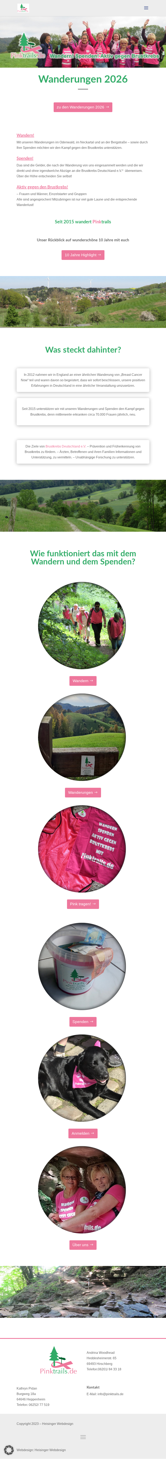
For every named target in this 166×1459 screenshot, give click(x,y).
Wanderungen (80, 792)
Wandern (80, 681)
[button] (9, 1450)
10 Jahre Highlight (80, 255)
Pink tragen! (80, 904)
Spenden (80, 1022)
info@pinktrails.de (110, 1394)
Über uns (80, 1245)
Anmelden (80, 1133)
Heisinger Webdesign (50, 1450)
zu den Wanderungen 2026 (80, 107)
